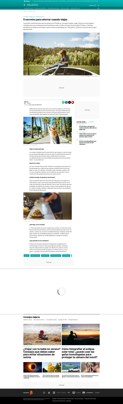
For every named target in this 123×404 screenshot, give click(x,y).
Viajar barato (45, 255)
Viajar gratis (66, 255)
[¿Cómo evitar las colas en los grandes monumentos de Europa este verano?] (52, 367)
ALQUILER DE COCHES (67, 374)
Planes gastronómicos (40, 8)
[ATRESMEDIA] (28, 392)
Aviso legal (54, 398)
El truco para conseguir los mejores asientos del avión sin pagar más (88, 128)
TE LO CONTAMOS (27, 374)
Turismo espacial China (71, 1)
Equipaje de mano (65, 8)
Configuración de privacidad (90, 398)
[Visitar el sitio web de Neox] (54, 393)
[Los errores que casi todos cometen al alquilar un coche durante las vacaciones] (71, 367)
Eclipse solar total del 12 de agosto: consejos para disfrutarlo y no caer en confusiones (31, 377)
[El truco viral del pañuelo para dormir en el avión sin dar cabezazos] (90, 367)
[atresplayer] (92, 5)
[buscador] (98, 5)
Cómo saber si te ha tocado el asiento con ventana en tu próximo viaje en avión (87, 135)
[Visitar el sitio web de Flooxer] (97, 393)
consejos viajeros (55, 255)
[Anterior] (32, 1)
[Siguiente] (99, 1)
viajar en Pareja (35, 255)
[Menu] (98, 8)
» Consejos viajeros (31, 11)
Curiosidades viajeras (53, 8)
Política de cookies (70, 398)
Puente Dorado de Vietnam (88, 1)
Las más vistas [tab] (80, 121)
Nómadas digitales (75, 8)
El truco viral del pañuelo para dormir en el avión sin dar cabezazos (87, 142)
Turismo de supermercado (38, 1)
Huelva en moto (79, 1)
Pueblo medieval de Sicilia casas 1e (52, 1)
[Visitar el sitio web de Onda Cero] (74, 393)
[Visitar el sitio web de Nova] (59, 393)
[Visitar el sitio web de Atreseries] (69, 393)
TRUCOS (81, 139)
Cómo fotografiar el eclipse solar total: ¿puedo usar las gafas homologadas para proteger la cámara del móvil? (79, 352)
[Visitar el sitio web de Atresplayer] (91, 393)
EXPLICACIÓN (82, 132)
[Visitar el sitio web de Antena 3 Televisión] (44, 393)
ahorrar (26, 255)
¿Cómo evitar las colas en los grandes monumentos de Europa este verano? (51, 376)
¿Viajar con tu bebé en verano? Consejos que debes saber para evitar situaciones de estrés (41, 352)
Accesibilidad (68, 400)
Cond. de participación (79, 398)
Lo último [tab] (91, 121)
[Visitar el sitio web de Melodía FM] (84, 393)
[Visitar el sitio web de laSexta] (49, 393)
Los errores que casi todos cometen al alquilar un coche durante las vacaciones (71, 376)
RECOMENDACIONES (28, 346)
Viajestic (25, 11)
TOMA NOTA (81, 124)
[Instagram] (24, 103)
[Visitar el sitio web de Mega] (64, 393)
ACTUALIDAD (64, 346)
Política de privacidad (61, 398)
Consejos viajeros (31, 317)
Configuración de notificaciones (58, 400)
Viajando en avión (28, 8)
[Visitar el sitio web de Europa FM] (79, 393)
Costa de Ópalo (63, 1)
